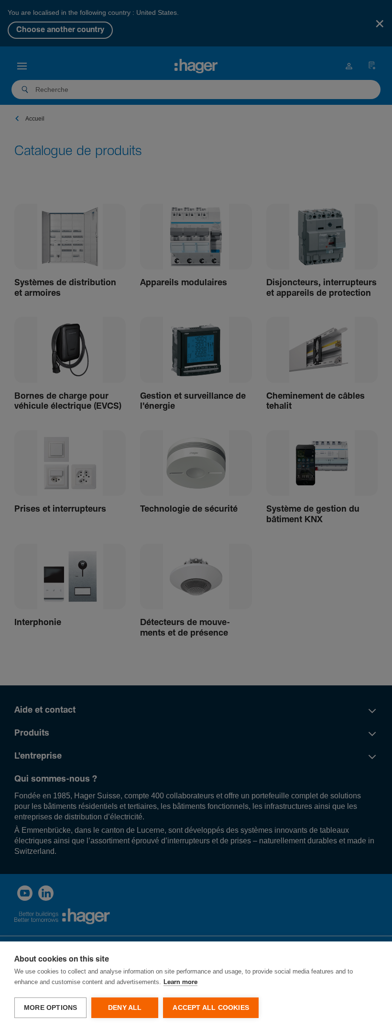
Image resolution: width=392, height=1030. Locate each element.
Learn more (180, 982)
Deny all (125, 1007)
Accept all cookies (211, 1007)
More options (50, 1007)
